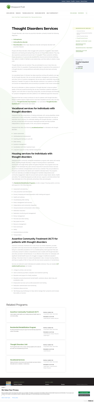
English (3, 387)
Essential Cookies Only (84, 395)
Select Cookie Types (6, 397)
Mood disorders (17, 44)
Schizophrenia (17, 39)
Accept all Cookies (84, 392)
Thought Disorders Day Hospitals (26, 101)
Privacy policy (15, 397)
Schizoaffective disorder (20, 42)
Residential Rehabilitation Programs (24, 183)
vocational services (37, 127)
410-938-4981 (79, 68)
